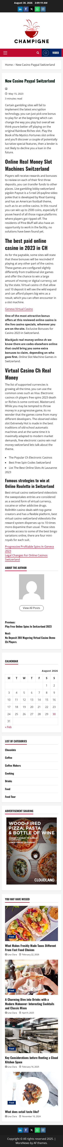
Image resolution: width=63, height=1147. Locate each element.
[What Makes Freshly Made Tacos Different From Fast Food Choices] (31, 923)
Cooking (9, 773)
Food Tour (10, 797)
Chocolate (10, 750)
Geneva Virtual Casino (19, 309)
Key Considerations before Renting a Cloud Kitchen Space (31, 1059)
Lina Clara (12, 954)
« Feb (8, 727)
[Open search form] (38, 52)
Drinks (8, 781)
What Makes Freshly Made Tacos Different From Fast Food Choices (30, 947)
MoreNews (22, 1143)
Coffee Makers (13, 765)
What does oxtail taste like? (22, 1111)
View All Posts (31, 608)
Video (55, 53)
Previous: (28, 624)
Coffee (8, 758)
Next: (30, 637)
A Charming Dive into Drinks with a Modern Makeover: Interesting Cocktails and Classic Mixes (29, 1003)
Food (7, 789)
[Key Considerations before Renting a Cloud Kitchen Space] (31, 1035)
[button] (5, 52)
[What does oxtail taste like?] (31, 1089)
